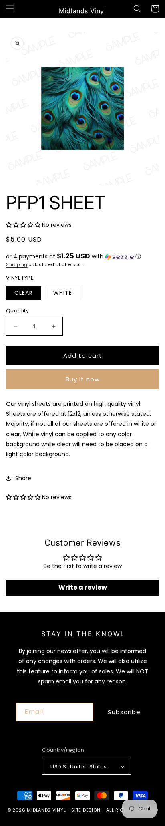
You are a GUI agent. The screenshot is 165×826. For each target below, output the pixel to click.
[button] (10, 9)
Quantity (17, 310)
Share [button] (23, 478)
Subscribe (124, 712)
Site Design (86, 810)
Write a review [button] (82, 587)
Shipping (17, 265)
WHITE (62, 293)
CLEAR (23, 293)
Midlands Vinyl (46, 810)
